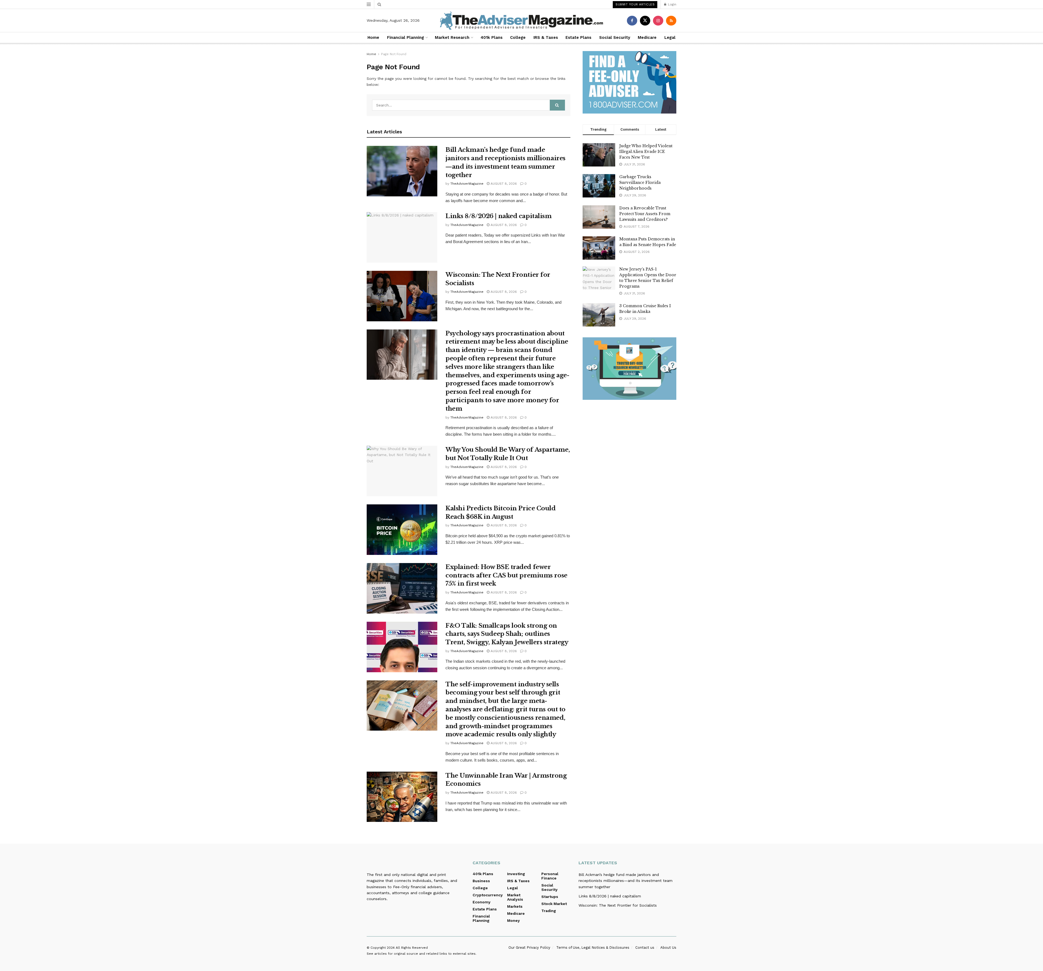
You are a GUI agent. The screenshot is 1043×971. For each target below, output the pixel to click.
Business (481, 881)
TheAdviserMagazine (466, 184)
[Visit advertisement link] (629, 82)
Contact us (644, 947)
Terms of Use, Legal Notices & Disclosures (592, 947)
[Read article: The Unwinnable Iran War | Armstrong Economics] (402, 797)
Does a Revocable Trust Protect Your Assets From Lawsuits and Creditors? (644, 214)
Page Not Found (393, 54)
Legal (670, 37)
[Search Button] (379, 4)
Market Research (452, 37)
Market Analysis (515, 897)
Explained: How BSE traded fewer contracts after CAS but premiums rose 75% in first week (506, 575)
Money (513, 920)
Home (373, 37)
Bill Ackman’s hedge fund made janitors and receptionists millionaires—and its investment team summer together (626, 880)
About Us (668, 947)
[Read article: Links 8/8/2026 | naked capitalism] (402, 237)
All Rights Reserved (412, 948)
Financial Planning (405, 37)
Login (671, 4)
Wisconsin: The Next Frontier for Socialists (618, 905)
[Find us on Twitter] (645, 21)
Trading (548, 911)
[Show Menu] (369, 4)
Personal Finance (549, 876)
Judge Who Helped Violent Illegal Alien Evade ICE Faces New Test (646, 151)
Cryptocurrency (488, 895)
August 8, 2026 (503, 184)
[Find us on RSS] (671, 21)
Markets (515, 906)
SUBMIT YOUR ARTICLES (635, 4)
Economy (482, 902)
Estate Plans (578, 37)
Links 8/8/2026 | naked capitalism (498, 216)
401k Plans (491, 37)
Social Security (614, 37)
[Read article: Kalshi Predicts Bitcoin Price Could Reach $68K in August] (402, 529)
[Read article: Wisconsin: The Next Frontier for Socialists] (402, 296)
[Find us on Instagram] (658, 21)
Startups (549, 896)
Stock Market (554, 903)
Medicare (647, 37)
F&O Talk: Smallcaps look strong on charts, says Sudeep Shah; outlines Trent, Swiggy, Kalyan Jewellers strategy (506, 634)
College (518, 37)
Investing (516, 874)
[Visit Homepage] (521, 20)
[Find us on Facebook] (632, 21)
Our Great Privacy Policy (529, 947)
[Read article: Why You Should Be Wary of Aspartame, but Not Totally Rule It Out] (402, 471)
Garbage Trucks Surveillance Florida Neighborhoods (640, 182)
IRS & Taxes (545, 37)
